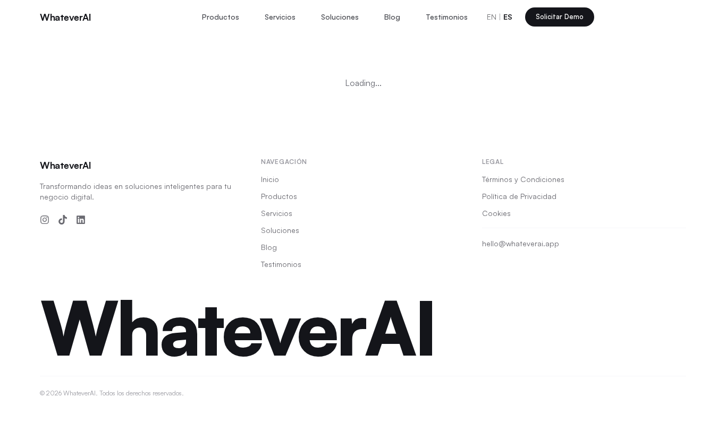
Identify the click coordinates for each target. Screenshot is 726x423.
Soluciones (340, 16)
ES (507, 16)
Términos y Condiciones (523, 179)
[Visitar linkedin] (81, 220)
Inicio (270, 179)
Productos (220, 16)
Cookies (496, 213)
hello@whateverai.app (520, 243)
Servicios (280, 16)
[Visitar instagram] (44, 220)
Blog (392, 16)
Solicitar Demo (560, 16)
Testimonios (447, 16)
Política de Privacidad (519, 196)
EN (491, 16)
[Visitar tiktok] (62, 220)
